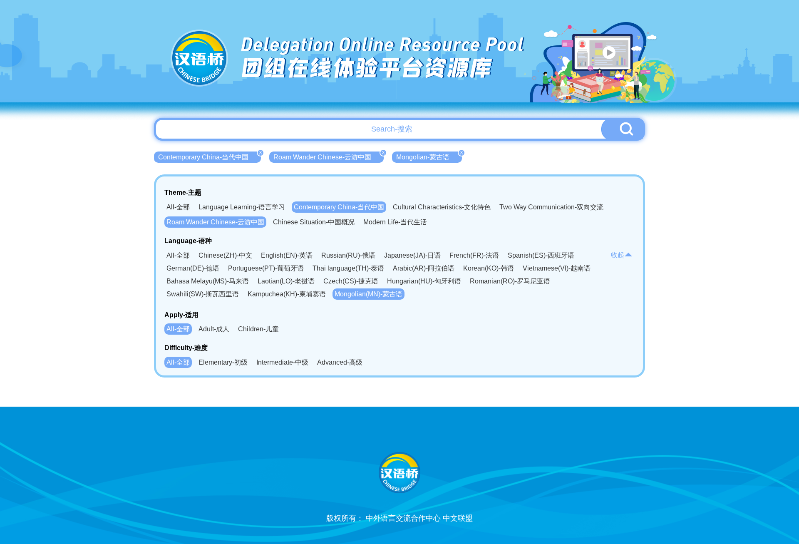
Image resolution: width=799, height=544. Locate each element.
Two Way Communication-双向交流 (551, 207)
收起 (617, 254)
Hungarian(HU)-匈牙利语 (424, 281)
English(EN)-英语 (287, 255)
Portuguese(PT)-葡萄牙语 (266, 268)
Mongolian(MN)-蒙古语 (368, 294)
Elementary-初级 (223, 362)
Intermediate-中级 (282, 362)
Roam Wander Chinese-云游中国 (328, 156)
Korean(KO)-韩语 (488, 268)
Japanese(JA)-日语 (412, 255)
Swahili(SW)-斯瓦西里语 (202, 294)
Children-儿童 (258, 329)
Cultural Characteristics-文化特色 (442, 207)
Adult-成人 (214, 329)
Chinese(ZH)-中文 (225, 255)
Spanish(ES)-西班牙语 (541, 255)
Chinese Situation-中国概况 (314, 222)
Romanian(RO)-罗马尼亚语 (510, 281)
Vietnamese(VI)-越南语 (557, 268)
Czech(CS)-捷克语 (350, 281)
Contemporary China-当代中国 (209, 156)
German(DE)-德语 (192, 268)
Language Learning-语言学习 (242, 207)
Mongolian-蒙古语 (429, 156)
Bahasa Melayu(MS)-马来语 (207, 281)
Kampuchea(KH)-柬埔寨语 (287, 294)
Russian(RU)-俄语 (348, 255)
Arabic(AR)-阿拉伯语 (423, 268)
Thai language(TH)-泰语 (348, 268)
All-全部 (178, 207)
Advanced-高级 (339, 362)
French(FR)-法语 (474, 255)
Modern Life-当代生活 (395, 222)
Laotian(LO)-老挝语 (286, 281)
